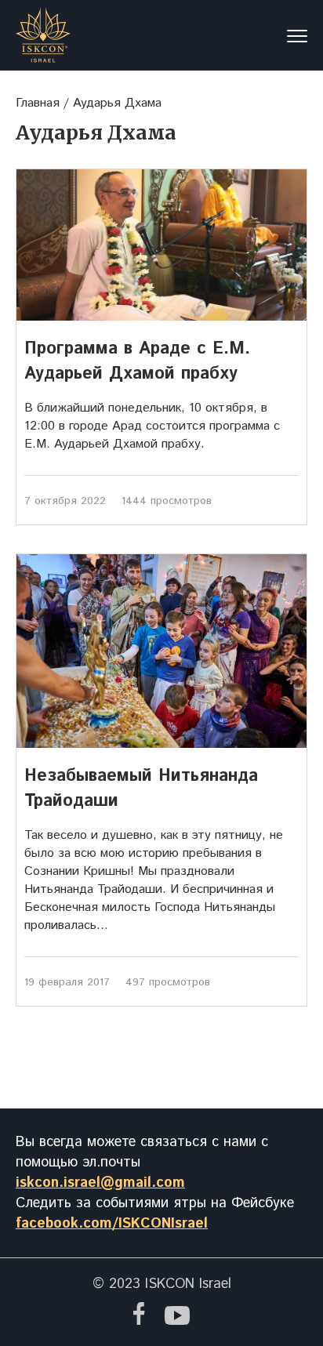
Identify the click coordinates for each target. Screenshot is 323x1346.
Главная (38, 103)
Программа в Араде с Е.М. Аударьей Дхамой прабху (137, 361)
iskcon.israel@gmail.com (100, 1183)
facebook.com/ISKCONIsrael (112, 1224)
